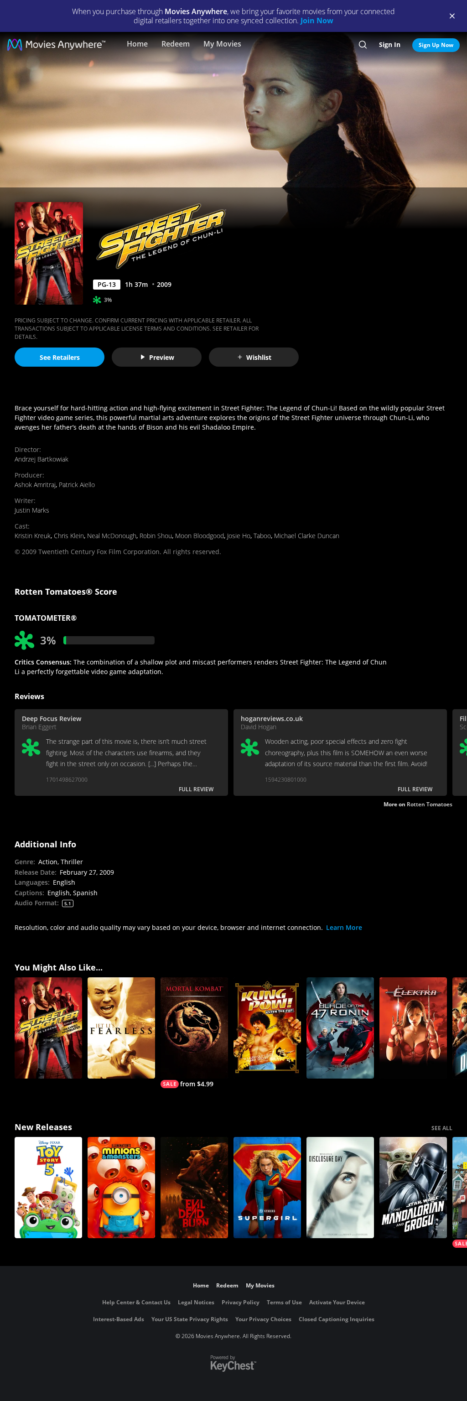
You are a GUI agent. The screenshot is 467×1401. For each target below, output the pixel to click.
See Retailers (60, 357)
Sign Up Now (436, 45)
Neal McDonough (111, 535)
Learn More (344, 927)
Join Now (317, 21)
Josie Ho (238, 535)
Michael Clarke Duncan (306, 535)
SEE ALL (441, 1128)
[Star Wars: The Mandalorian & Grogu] (413, 1187)
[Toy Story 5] (48, 1187)
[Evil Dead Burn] (194, 1187)
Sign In (389, 44)
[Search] (362, 44)
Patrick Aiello (77, 484)
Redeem (175, 44)
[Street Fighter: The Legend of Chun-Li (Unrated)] (48, 1028)
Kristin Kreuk (33, 535)
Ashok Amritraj (35, 484)
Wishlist (258, 357)
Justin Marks (32, 510)
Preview (161, 357)
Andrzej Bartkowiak (41, 459)
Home (137, 44)
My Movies (222, 44)
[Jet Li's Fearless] (121, 1028)
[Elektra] (413, 1028)
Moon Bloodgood (199, 535)
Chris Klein (69, 535)
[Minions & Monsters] (121, 1187)
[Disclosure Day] (340, 1187)
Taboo (262, 535)
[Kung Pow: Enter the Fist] (267, 1028)
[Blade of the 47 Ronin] (340, 1028)
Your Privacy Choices (263, 1319)
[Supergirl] (267, 1187)
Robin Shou (156, 535)
